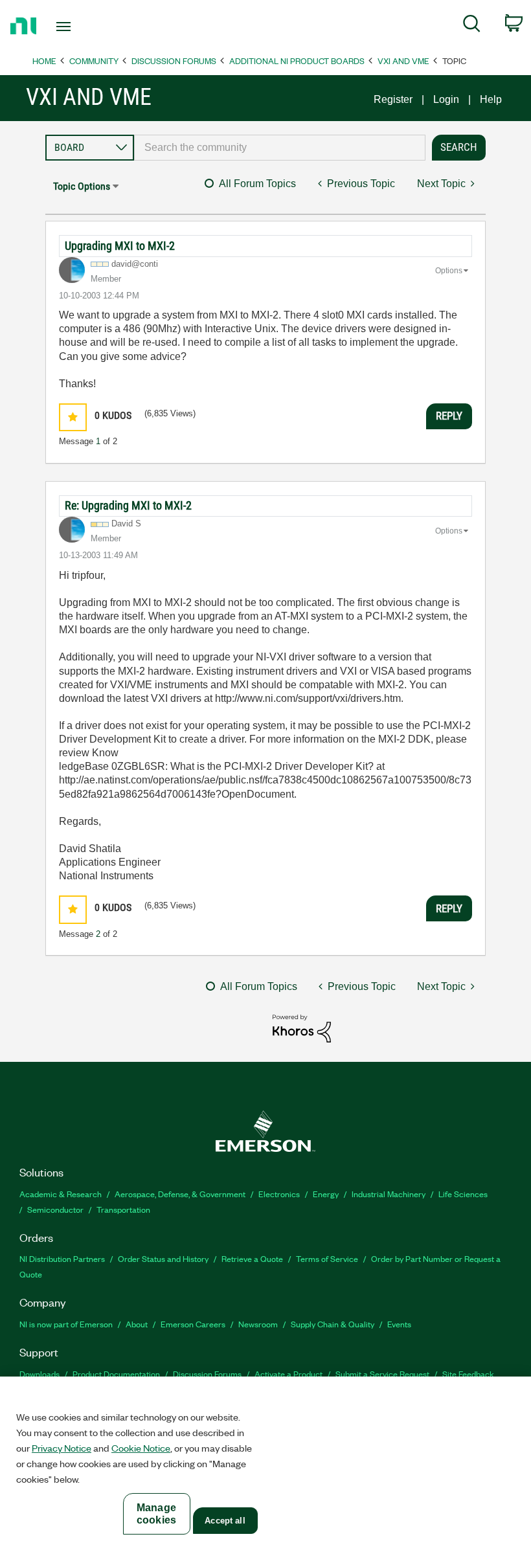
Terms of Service (327, 1258)
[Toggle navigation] (79, 26)
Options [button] (448, 270)
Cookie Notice (140, 1447)
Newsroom (258, 1324)
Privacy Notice (61, 1447)
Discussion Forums (173, 60)
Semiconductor (55, 1209)
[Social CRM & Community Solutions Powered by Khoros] (302, 1027)
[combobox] (279, 148)
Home (44, 60)
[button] (73, 417)
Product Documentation (116, 1373)
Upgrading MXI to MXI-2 (120, 246)
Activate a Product (288, 1373)
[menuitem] (472, 26)
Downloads (39, 1373)
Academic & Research (60, 1193)
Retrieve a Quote (252, 1258)
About (137, 1324)
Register (393, 99)
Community (94, 60)
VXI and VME (403, 60)
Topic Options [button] (81, 186)
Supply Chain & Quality (332, 1324)
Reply (449, 415)
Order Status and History (163, 1258)
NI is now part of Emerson (66, 1324)
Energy (326, 1193)
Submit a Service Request (382, 1373)
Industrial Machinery (388, 1193)
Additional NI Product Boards (297, 60)
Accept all (225, 1520)
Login (446, 99)
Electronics (279, 1193)
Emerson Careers (193, 1324)
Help (491, 99)
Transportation (123, 1209)
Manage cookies (156, 1513)
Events (399, 1324)
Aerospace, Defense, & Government (180, 1193)
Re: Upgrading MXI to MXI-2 (128, 505)
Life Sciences (463, 1193)
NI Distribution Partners (62, 1258)
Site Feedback (468, 1373)
